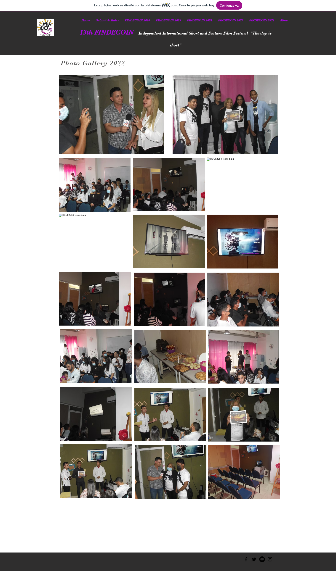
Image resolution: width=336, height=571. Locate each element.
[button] (107, 20)
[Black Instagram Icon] (270, 559)
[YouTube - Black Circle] (262, 559)
